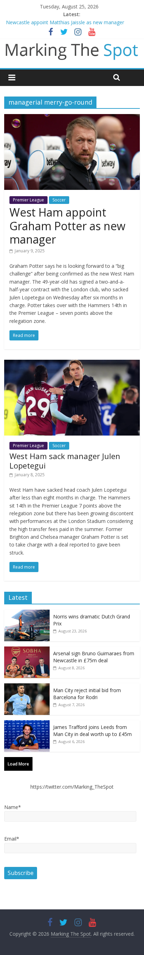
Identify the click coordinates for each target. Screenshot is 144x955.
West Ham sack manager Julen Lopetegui (64, 460)
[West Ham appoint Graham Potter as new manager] (71, 118)
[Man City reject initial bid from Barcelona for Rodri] (27, 687)
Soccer (59, 200)
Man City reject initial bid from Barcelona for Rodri (87, 694)
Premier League (28, 200)
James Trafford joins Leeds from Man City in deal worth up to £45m (92, 730)
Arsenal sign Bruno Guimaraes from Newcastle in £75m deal (93, 657)
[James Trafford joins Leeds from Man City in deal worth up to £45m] (27, 724)
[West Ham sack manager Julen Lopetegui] (71, 364)
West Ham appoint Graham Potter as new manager (67, 226)
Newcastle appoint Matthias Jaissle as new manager (65, 22)
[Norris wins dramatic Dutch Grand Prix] (27, 613)
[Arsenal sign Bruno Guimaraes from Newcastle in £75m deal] (27, 650)
